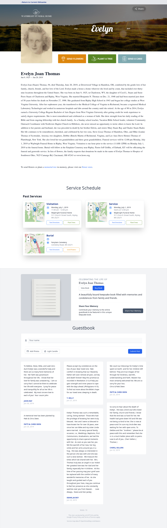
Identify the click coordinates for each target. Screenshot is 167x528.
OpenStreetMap (86, 521)
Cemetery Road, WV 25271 (62, 245)
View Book (85, 288)
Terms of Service (90, 517)
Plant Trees (71, 222)
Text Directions (54, 222)
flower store (87, 166)
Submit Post (135, 351)
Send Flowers (71, 250)
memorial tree (50, 166)
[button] (34, 209)
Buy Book (98, 288)
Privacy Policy (76, 517)
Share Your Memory (133, 311)
